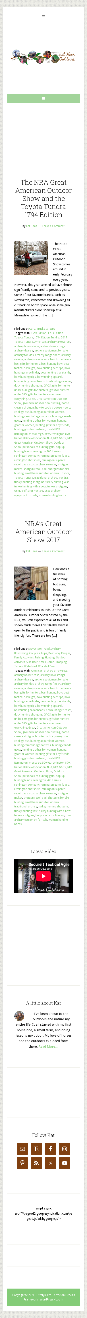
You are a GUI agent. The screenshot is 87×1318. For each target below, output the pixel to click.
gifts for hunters (38, 390)
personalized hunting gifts (38, 447)
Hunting (50, 657)
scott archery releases (42, 464)
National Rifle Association (30, 438)
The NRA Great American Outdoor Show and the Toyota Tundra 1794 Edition (43, 198)
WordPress (47, 1299)
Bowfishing (21, 653)
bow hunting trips (25, 376)
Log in (59, 1299)
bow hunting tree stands (55, 372)
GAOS (47, 385)
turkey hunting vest (57, 482)
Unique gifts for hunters (28, 490)
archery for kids (24, 355)
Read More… (48, 1047)
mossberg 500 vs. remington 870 (49, 434)
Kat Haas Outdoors (43, 57)
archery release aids (36, 359)
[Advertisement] (43, 133)
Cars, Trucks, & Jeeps (42, 328)
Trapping (61, 662)
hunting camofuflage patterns (32, 416)
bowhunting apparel (49, 376)
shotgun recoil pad (35, 469)
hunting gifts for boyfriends (52, 425)
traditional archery (45, 477)
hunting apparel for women (47, 411)
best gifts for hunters (27, 363)
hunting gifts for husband (30, 429)
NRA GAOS (59, 438)
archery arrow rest (58, 341)
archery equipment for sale (51, 350)
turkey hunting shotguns (29, 482)
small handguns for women (42, 473)
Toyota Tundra (23, 477)
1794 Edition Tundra (47, 337)
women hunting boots (52, 495)
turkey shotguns (57, 486)
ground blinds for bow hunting (41, 403)
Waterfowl (30, 666)
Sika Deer (32, 662)
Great (31, 398)
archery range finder (47, 355)
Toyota (64, 473)
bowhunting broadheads (29, 381)
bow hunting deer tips (50, 368)
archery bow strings (52, 346)
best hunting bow (51, 363)
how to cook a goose (48, 407)
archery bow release (26, 346)
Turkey (18, 666)
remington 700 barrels (47, 451)
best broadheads (60, 359)
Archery (56, 648)
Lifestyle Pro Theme (49, 1295)
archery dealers (23, 350)
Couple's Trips (38, 653)
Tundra (63, 477)
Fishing (39, 657)
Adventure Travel (39, 648)
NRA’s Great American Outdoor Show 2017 (43, 531)
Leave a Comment (53, 226)
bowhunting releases (58, 381)
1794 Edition (38, 333)
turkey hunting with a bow (30, 486)
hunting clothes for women (39, 420)
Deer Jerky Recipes (59, 653)
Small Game (46, 662)
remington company (26, 455)
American (40, 341)
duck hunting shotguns (28, 385)
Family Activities (24, 657)
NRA (49, 438)
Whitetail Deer (46, 666)
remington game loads (55, 455)
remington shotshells (27, 460)
